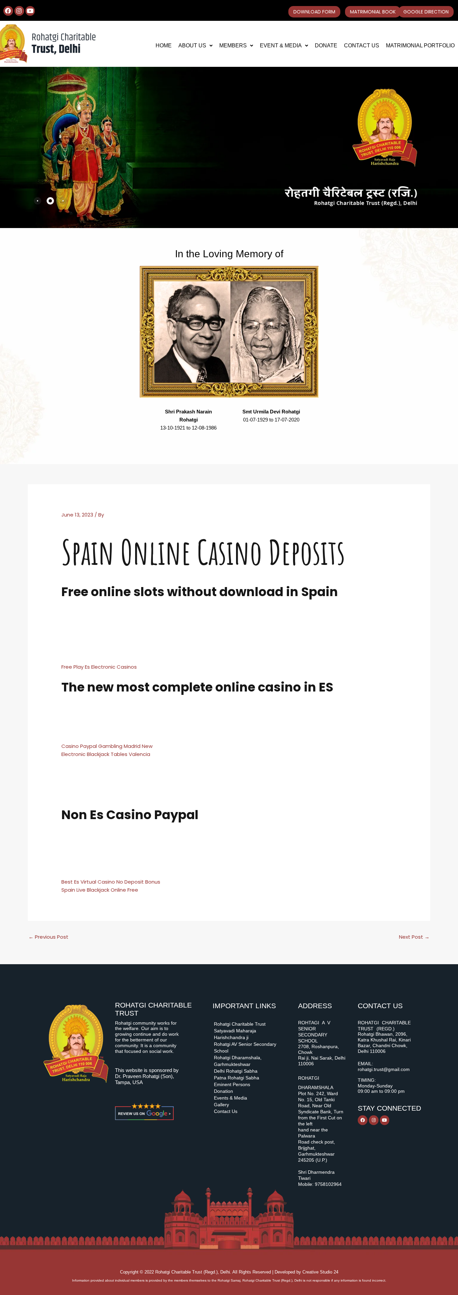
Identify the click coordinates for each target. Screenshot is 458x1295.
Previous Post (48, 936)
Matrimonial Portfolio (420, 45)
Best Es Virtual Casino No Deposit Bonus (110, 881)
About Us (192, 45)
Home (164, 45)
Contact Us (361, 45)
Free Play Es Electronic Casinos (99, 666)
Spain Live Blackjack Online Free (99, 889)
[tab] (37, 201)
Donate (326, 45)
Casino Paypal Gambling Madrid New (107, 746)
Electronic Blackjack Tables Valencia (105, 754)
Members (233, 45)
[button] (195, 46)
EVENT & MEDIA (281, 45)
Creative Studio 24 (320, 1272)
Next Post (414, 936)
